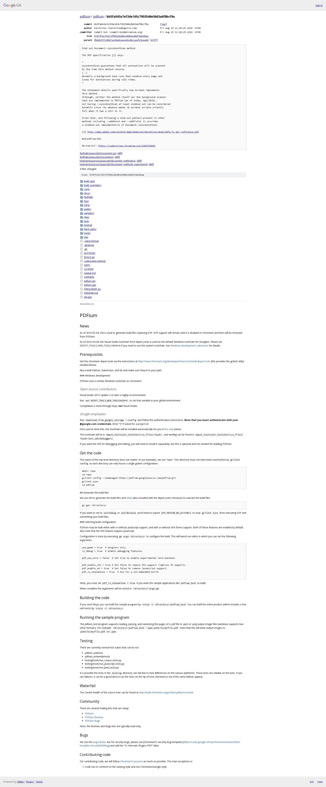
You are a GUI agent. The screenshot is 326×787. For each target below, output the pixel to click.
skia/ (86, 217)
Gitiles (20, 781)
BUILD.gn (89, 257)
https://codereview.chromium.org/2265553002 (126, 145)
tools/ (87, 233)
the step (169, 429)
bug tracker (99, 742)
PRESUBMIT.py (92, 289)
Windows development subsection (189, 345)
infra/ (87, 205)
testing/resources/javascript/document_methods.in (108, 160)
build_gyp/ (89, 181)
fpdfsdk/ (88, 197)
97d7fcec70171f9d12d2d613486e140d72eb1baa (121, 35)
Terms (39, 781)
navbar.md (90, 273)
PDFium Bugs (92, 720)
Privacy (30, 781)
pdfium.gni (89, 281)
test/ (86, 221)
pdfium (85, 16)
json (320, 781)
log (163, 24)
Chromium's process (131, 761)
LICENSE (89, 269)
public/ (87, 209)
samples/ (89, 213)
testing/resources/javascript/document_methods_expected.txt (114, 164)
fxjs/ (86, 201)
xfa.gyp (88, 297)
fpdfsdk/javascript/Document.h (97, 157)
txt (312, 781)
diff (154, 40)
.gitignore (89, 245)
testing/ (88, 225)
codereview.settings (95, 261)
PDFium (89, 713)
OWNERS (89, 277)
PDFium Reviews (94, 717)
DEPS (87, 265)
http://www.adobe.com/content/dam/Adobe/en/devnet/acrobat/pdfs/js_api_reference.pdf (143, 131)
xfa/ (86, 237)
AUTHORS (89, 253)
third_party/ (90, 229)
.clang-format (91, 241)
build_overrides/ (92, 185)
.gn (85, 249)
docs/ (87, 193)
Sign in (319, 5)
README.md (91, 293)
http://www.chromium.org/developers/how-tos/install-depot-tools (174, 361)
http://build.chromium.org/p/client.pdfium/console (166, 692)
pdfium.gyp (90, 285)
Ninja (129, 497)
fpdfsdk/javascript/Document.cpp (98, 153)
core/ (87, 189)
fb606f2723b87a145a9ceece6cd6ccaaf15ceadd (121, 40)
